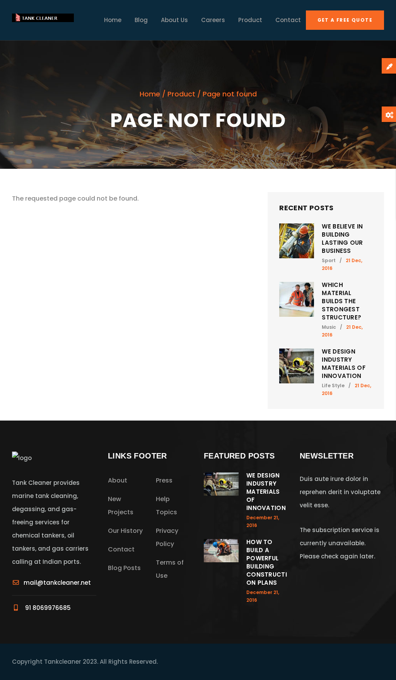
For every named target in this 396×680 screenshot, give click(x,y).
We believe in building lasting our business (342, 238)
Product (250, 20)
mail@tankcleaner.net (57, 583)
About (117, 480)
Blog (141, 20)
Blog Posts (124, 567)
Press (164, 480)
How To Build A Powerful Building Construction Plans (266, 562)
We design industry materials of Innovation (343, 363)
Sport (329, 260)
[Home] (43, 20)
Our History (125, 530)
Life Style (333, 385)
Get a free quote (344, 20)
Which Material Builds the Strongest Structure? (341, 301)
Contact (288, 20)
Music (329, 327)
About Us (174, 20)
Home (112, 20)
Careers (213, 20)
